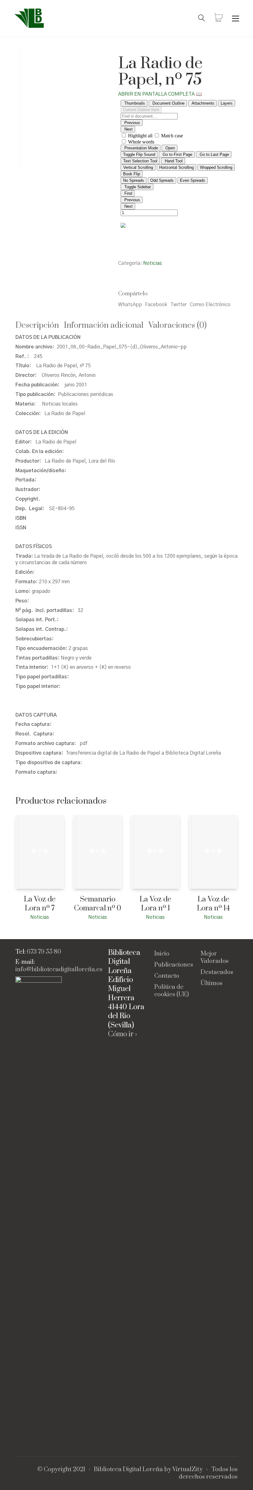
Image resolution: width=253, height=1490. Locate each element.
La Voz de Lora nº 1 (155, 904)
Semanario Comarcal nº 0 (97, 904)
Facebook (156, 304)
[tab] (39, 325)
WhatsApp (130, 304)
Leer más (24, 917)
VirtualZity (187, 1469)
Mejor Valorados (215, 957)
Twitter (178, 304)
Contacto (166, 976)
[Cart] (218, 18)
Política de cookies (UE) (171, 991)
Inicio (161, 954)
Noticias (152, 263)
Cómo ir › (122, 1034)
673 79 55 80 (44, 952)
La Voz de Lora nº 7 (40, 904)
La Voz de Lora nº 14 (213, 904)
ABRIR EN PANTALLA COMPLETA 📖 (160, 94)
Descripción (37, 325)
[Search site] (201, 19)
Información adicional (103, 325)
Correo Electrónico (210, 304)
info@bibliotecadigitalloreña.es (58, 969)
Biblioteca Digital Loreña (128, 1469)
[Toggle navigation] (235, 18)
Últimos (211, 983)
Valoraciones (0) (177, 325)
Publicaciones (173, 965)
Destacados (217, 972)
